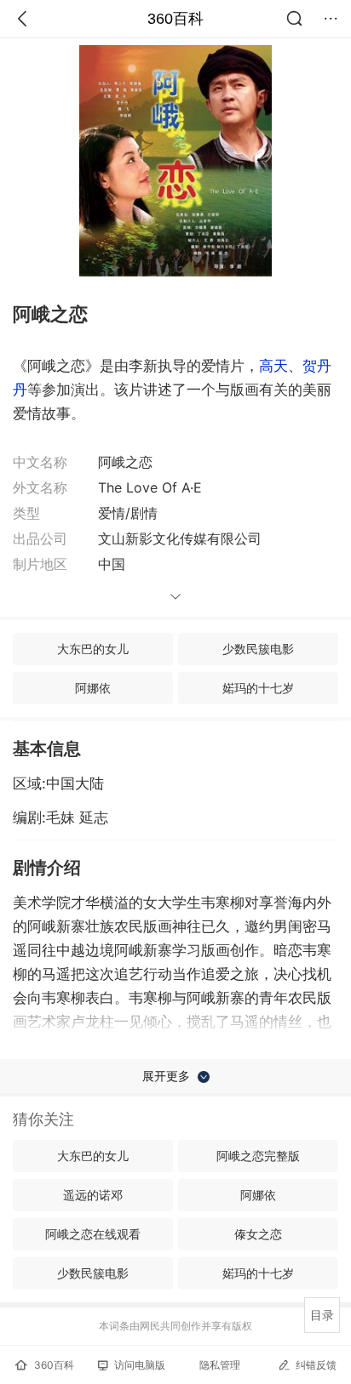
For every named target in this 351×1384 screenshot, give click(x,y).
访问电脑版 (139, 1364)
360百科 (175, 18)
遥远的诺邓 (93, 1195)
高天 (273, 365)
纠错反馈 (316, 1364)
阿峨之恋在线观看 (93, 1234)
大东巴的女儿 (93, 648)
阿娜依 (93, 688)
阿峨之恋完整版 (258, 1155)
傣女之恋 (258, 1234)
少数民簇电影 (258, 648)
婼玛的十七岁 (258, 688)
